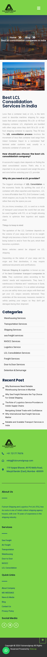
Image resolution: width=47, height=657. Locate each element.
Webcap (33, 649)
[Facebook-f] (4, 625)
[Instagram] (16, 625)
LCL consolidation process (19, 134)
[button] (6, 650)
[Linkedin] (10, 625)
